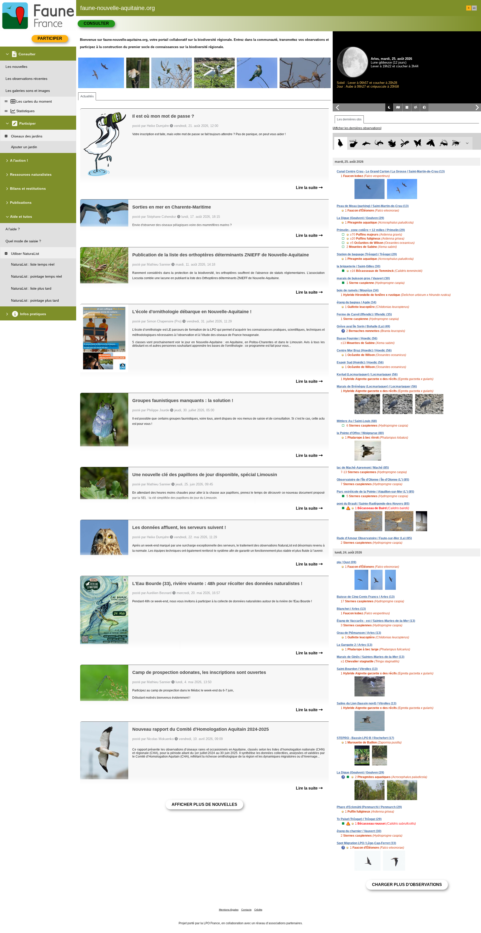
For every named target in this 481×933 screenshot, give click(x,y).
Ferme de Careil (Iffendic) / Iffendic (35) (364, 314)
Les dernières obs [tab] (349, 119)
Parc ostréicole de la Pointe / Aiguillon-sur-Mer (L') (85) (375, 491)
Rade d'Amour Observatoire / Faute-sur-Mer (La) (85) (374, 538)
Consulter (96, 23)
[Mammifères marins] (366, 143)
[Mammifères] (353, 143)
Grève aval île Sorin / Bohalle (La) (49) (363, 326)
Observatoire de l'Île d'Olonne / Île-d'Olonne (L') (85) (373, 479)
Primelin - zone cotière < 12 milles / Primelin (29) (371, 230)
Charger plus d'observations (407, 884)
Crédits (258, 909)
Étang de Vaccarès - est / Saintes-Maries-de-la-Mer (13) (376, 621)
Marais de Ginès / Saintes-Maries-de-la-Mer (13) (370, 657)
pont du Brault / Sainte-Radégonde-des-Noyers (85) (373, 503)
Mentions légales (228, 909)
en (474, 8)
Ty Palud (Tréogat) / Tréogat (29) (359, 819)
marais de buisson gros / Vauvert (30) (363, 278)
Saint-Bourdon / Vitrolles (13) (357, 669)
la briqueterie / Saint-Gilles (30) (358, 266)
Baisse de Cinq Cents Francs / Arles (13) (366, 597)
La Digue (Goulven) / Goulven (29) (360, 218)
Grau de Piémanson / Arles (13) (359, 633)
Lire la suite (307, 187)
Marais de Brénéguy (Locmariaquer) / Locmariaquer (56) (377, 386)
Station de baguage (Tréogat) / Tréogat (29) (367, 254)
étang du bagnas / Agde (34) (356, 302)
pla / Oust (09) (346, 562)
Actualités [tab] (87, 96)
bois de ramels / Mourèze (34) (358, 290)
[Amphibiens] (392, 143)
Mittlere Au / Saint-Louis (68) (357, 421)
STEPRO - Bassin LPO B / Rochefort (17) (365, 738)
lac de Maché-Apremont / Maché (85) (363, 467)
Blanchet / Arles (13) (351, 609)
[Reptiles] (379, 143)
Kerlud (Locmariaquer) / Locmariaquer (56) (367, 374)
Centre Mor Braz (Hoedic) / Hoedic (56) (364, 350)
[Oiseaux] (340, 143)
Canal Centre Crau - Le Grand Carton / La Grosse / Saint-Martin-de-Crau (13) (391, 171)
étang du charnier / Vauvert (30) (359, 831)
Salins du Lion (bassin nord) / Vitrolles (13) (366, 703)
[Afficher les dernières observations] (357, 128)
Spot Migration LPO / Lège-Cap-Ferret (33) (366, 843)
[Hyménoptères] (456, 143)
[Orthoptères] (443, 143)
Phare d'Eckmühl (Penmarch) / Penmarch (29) (369, 807)
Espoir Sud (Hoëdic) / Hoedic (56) (360, 362)
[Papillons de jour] (417, 143)
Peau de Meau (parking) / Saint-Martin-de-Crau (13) (373, 206)
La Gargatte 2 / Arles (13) (354, 645)
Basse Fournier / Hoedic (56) (357, 338)
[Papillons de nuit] (430, 143)
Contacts (246, 909)
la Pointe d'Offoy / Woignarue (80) (360, 433)
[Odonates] (404, 143)
